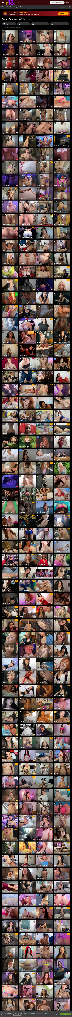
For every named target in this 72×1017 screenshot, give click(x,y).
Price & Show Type (40, 24)
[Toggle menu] (2, 2)
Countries (23, 24)
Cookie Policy (17, 1015)
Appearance (9, 24)
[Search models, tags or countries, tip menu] (69, 7)
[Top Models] (18, 2)
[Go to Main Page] (10, 2)
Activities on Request (60, 24)
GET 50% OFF (63, 13)
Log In (67, 2)
